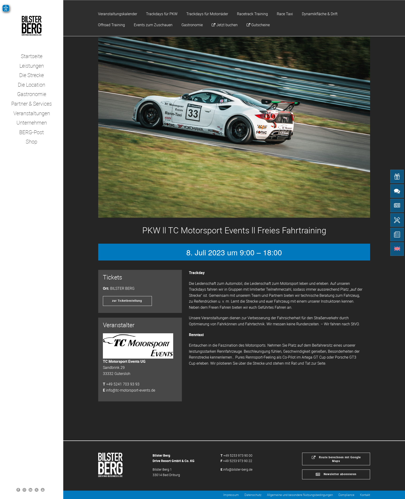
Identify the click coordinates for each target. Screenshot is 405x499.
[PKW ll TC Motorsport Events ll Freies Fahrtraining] (234, 127)
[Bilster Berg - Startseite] (110, 464)
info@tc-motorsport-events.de (130, 390)
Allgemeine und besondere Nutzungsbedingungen (300, 495)
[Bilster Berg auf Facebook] (18, 489)
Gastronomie (192, 24)
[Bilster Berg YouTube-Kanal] (43, 489)
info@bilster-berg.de (237, 469)
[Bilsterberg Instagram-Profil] (24, 489)
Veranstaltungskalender (117, 13)
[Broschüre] (397, 234)
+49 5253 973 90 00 (237, 455)
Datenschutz (252, 495)
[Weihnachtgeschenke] (397, 176)
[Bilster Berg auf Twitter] (36, 489)
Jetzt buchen (227, 24)
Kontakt (365, 495)
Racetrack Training (252, 13)
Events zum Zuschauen (153, 24)
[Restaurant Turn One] (397, 220)
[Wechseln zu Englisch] (397, 249)
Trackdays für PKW (161, 13)
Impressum (231, 495)
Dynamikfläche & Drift (320, 13)
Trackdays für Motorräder (207, 13)
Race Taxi (285, 13)
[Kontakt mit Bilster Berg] (397, 191)
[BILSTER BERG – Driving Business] (31, 25)
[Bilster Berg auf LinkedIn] (30, 489)
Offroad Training (111, 24)
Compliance (346, 495)
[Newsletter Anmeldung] (397, 205)
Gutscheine (260, 24)
